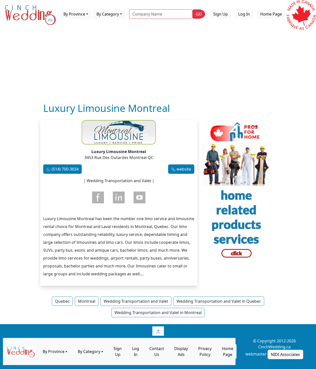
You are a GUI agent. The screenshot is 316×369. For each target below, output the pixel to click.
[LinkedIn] (119, 197)
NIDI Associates (285, 354)
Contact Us (156, 351)
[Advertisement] (158, 65)
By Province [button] (74, 14)
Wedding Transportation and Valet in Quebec (219, 301)
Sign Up (220, 14)
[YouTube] (139, 197)
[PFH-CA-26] (236, 192)
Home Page (271, 14)
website (184, 169)
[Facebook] (98, 197)
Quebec (62, 301)
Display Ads (181, 351)
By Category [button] (108, 14)
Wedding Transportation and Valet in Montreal (158, 312)
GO (199, 14)
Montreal (86, 301)
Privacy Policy (205, 351)
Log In (244, 14)
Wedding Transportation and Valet (136, 301)
